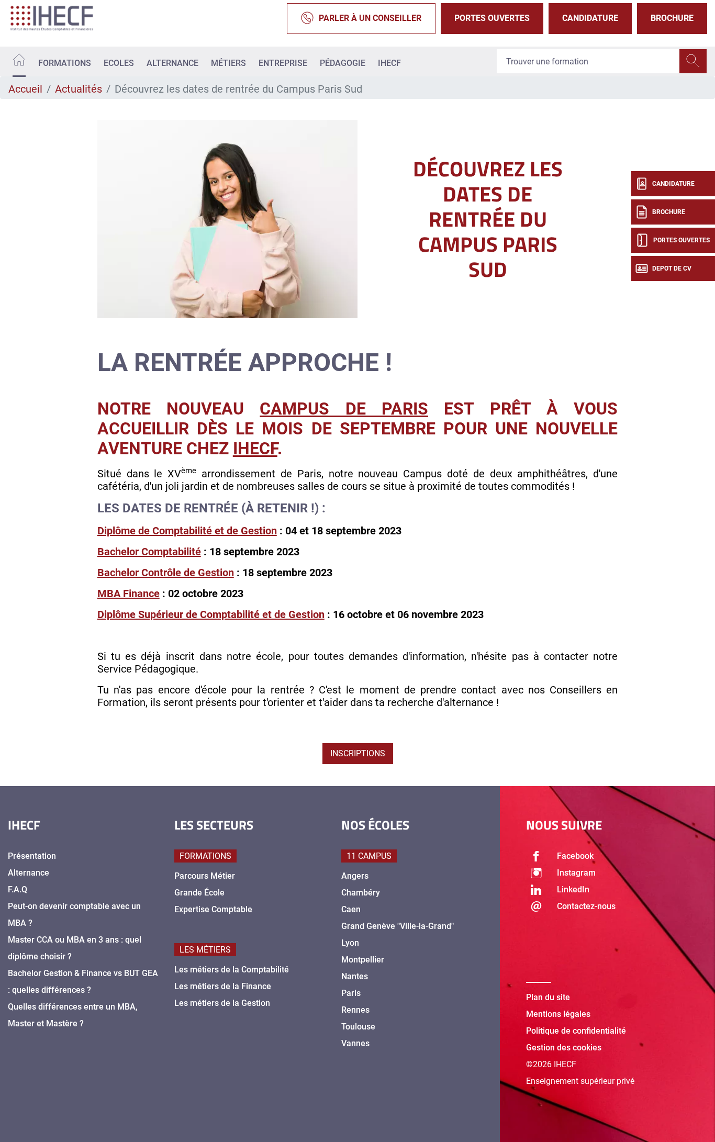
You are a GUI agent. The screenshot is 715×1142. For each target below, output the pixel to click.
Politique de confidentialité (576, 1031)
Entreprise (283, 63)
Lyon (350, 943)
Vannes (355, 1043)
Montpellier (362, 960)
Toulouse (358, 1027)
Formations (64, 63)
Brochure (672, 18)
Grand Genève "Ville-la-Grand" (397, 926)
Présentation (32, 856)
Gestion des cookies (563, 1048)
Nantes (354, 976)
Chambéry (360, 893)
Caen (351, 909)
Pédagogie (342, 63)
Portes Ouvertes (492, 18)
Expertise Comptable (213, 909)
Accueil (25, 89)
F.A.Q (17, 889)
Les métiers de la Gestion (222, 1003)
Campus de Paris (344, 409)
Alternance (172, 63)
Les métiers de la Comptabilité (231, 970)
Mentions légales (558, 1014)
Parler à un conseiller (370, 18)
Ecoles (119, 63)
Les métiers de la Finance (222, 986)
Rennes (355, 1010)
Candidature (590, 18)
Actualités (78, 89)
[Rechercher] (693, 62)
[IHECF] (63, 18)
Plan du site (548, 997)
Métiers (228, 63)
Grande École (199, 893)
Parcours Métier (204, 876)
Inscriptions (357, 753)
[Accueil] (19, 61)
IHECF (389, 63)
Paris (351, 993)
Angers (354, 876)
